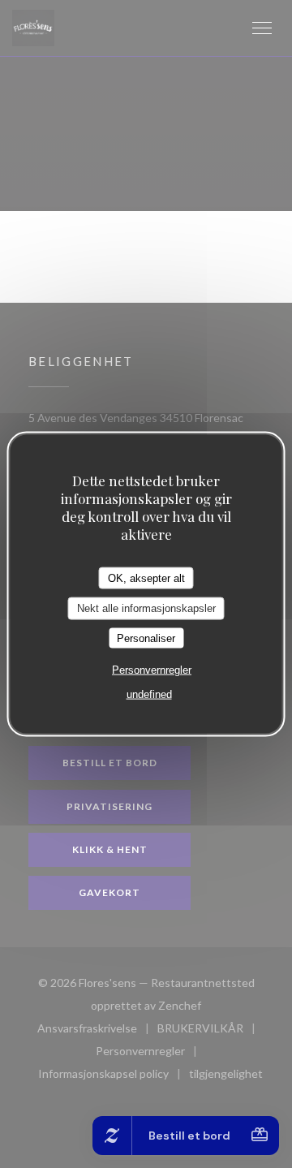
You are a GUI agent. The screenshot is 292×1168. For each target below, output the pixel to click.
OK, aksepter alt (146, 577)
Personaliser (146, 637)
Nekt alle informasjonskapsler (146, 608)
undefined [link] (149, 694)
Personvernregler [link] (151, 670)
